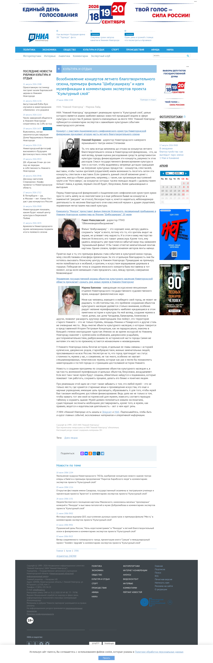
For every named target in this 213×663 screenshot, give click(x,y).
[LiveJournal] (98, 453)
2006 (76, 550)
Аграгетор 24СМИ (66, 556)
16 (187, 191)
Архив (68, 550)
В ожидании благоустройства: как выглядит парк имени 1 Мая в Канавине (171, 153)
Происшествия (135, 49)
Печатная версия (163, 579)
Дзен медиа (71, 437)
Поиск (158, 572)
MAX (116, 412)
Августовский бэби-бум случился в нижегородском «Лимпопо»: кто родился (37, 107)
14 (179, 191)
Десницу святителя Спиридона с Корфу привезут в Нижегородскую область (37, 183)
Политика (29, 49)
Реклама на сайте (164, 585)
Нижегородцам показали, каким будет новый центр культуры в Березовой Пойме (36, 214)
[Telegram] (102, 453)
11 (166, 191)
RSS (157, 575)
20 (175, 194)
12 (171, 191)
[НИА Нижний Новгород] (38, 41)
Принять (106, 658)
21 (179, 194)
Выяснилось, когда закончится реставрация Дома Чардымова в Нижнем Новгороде (38, 136)
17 (162, 194)
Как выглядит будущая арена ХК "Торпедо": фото (71, 36)
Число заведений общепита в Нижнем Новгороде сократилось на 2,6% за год (37, 120)
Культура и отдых (93, 49)
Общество (69, 49)
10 (162, 191)
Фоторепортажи (32, 56)
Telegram (107, 412)
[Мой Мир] (94, 453)
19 (171, 194)
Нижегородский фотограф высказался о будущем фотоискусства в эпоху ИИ (37, 151)
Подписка (160, 569)
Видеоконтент (131, 579)
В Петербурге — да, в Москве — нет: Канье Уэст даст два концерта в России (37, 198)
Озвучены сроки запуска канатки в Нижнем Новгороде (105, 39)
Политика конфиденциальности (40, 614)
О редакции (161, 589)
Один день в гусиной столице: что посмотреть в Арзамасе (139, 39)
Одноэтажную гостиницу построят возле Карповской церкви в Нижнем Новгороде (37, 91)
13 (175, 191)
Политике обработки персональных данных (159, 651)
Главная (59, 550)
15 (183, 191)
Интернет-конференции (135, 570)
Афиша (155, 49)
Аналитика (64, 56)
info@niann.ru (39, 589)
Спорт (115, 49)
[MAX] (82, 453)
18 (166, 194)
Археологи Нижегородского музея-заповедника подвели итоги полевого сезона (38, 229)
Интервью (50, 56)
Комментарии (80, 56)
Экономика (49, 49)
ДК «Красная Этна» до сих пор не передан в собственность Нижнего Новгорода (36, 166)
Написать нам (162, 582)
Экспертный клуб (100, 56)
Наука (170, 49)
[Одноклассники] (90, 453)
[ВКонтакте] (86, 453)
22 (183, 194)
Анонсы (127, 574)
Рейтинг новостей (132, 592)
